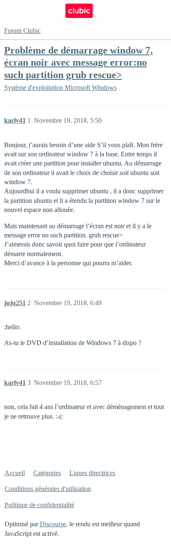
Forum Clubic (22, 30)
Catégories (47, 472)
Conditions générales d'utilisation (48, 488)
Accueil (15, 472)
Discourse (53, 524)
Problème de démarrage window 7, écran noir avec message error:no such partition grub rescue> (78, 62)
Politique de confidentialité (39, 504)
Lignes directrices (92, 472)
